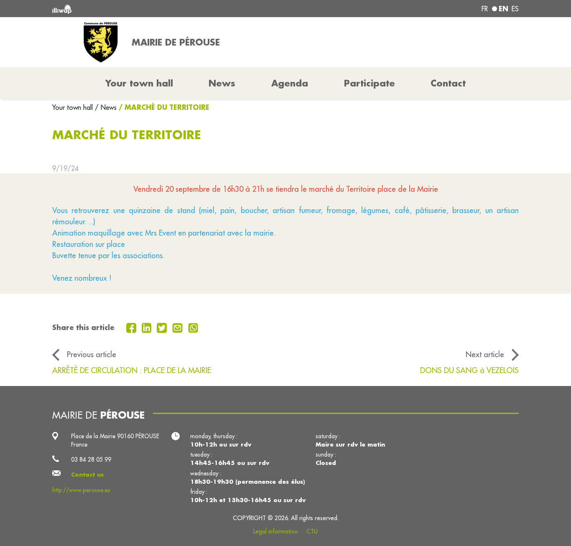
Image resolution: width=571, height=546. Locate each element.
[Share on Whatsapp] (193, 327)
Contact (448, 83)
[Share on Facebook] (132, 327)
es (515, 9)
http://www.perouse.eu (81, 490)
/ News (106, 107)
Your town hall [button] (139, 83)
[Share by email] (178, 327)
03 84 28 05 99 (91, 459)
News (222, 83)
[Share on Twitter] (163, 327)
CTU (312, 531)
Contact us (87, 474)
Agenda (289, 83)
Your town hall (73, 107)
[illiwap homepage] (146, 8)
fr (485, 9)
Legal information (275, 531)
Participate (369, 83)
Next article (485, 354)
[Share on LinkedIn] (147, 327)
